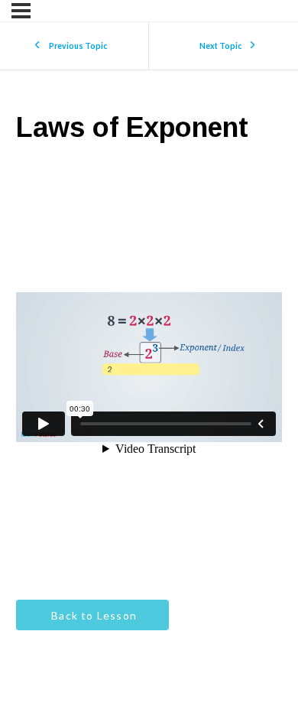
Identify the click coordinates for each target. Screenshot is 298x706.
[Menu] (21, 10)
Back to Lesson (92, 615)
